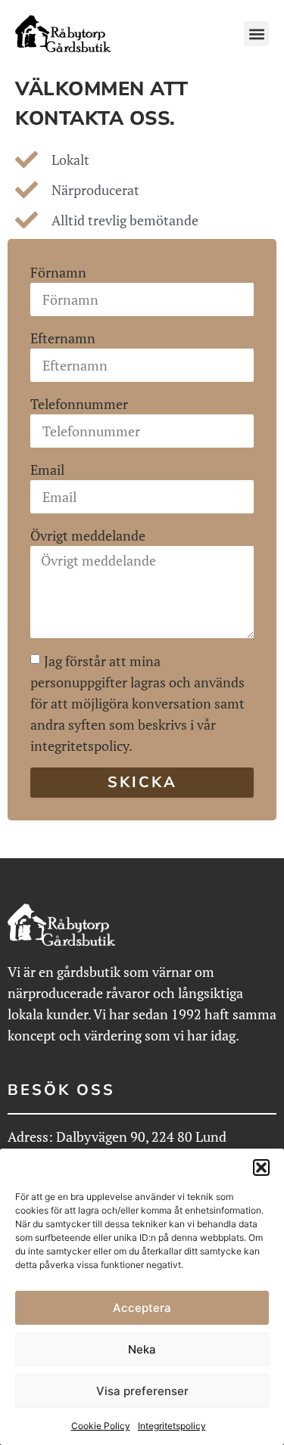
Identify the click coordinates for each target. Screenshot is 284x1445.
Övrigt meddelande (87, 535)
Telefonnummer (79, 404)
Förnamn (58, 272)
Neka (142, 1349)
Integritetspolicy (172, 1425)
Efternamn (62, 338)
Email (47, 469)
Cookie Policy (100, 1425)
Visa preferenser (142, 1391)
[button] (261, 1167)
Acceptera (142, 1308)
